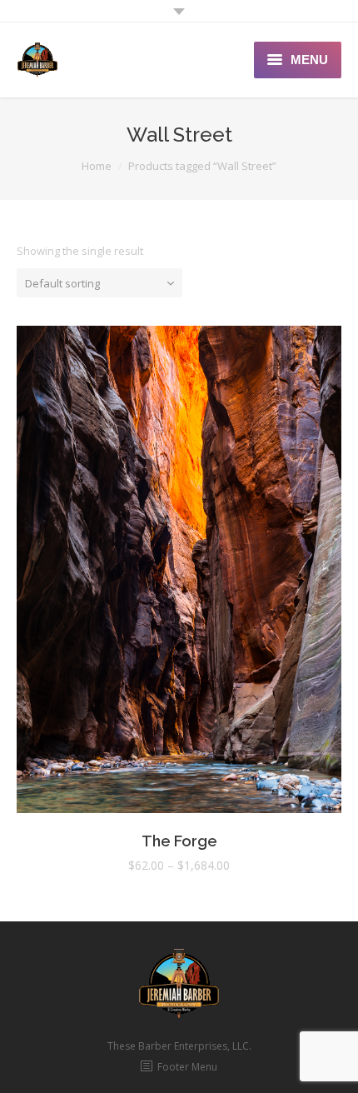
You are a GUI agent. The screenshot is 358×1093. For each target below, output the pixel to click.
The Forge (179, 841)
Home (97, 165)
